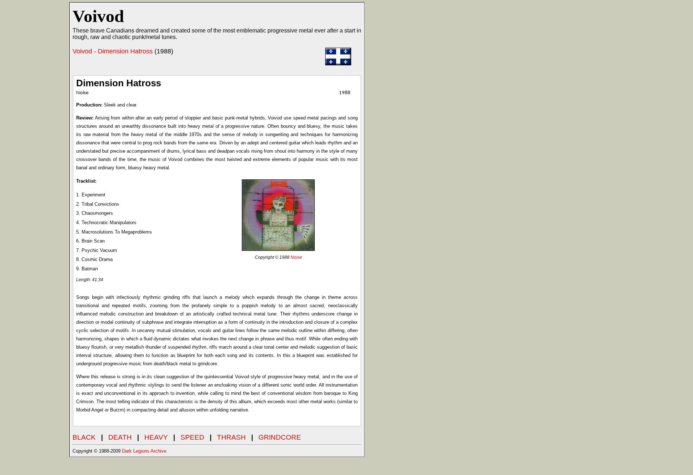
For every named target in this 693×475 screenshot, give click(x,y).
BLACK (84, 437)
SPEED (192, 437)
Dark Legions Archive (144, 451)
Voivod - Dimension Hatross (113, 51)
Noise (296, 257)
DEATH (120, 437)
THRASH (231, 437)
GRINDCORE (279, 437)
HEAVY (156, 437)
